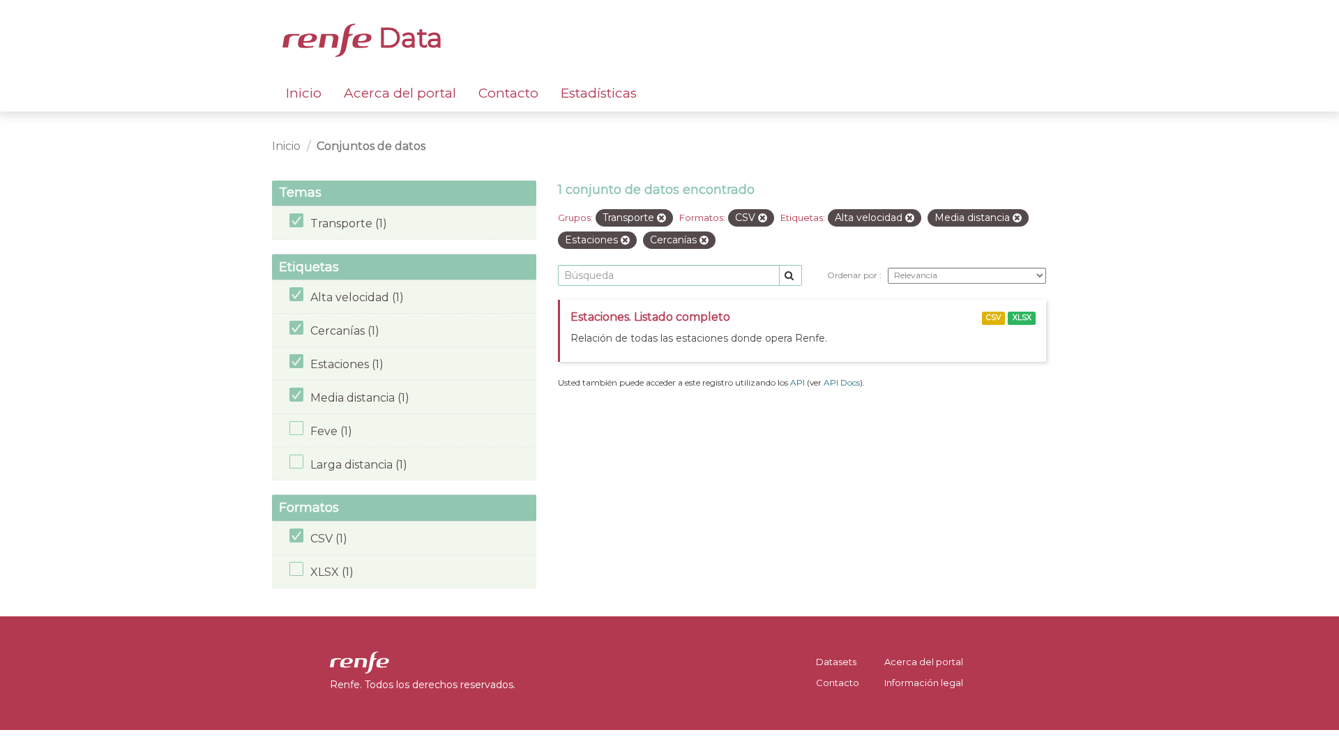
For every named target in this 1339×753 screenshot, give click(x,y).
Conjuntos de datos (371, 146)
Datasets (836, 661)
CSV (993, 317)
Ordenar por (853, 275)
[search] (790, 276)
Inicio (303, 93)
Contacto (508, 93)
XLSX (1022, 317)
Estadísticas (599, 93)
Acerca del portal (400, 93)
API (797, 382)
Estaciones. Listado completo (650, 317)
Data (407, 37)
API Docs (842, 382)
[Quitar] (661, 218)
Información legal (923, 682)
